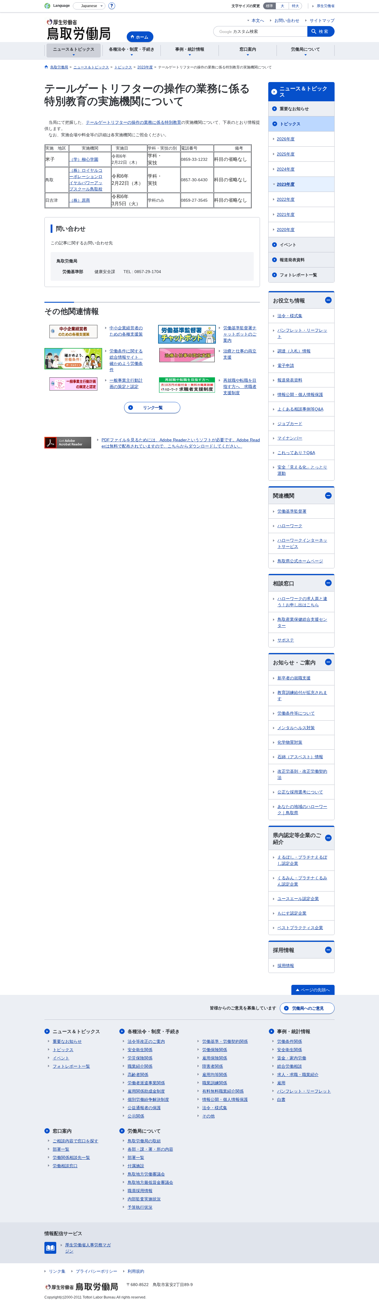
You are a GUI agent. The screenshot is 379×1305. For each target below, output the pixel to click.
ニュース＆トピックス (303, 92)
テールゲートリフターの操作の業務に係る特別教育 (133, 122)
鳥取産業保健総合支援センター (302, 622)
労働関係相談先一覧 (71, 1157)
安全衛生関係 (140, 1049)
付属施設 (136, 1165)
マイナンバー (289, 438)
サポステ (285, 640)
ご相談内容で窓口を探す (75, 1141)
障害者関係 (212, 1066)
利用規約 (136, 1271)
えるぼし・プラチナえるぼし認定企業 (302, 860)
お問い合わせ (286, 20)
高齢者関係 (138, 1074)
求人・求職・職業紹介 (298, 1074)
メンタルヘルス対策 (296, 727)
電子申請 (285, 365)
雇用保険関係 (214, 1058)
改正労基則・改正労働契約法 (302, 774)
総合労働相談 (289, 1066)
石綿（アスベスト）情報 (300, 756)
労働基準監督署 (291, 511)
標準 (269, 6)
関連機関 (283, 496)
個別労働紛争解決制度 (148, 1099)
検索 (324, 31)
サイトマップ (322, 20)
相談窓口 (283, 583)
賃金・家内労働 (291, 1058)
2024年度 (286, 169)
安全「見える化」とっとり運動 (302, 470)
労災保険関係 (140, 1058)
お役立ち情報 (289, 301)
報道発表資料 (292, 259)
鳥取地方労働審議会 (146, 1174)
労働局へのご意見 (308, 1008)
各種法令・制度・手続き (154, 1031)
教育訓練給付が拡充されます (302, 695)
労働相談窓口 (65, 1165)
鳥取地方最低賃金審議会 (150, 1182)
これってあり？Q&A (296, 452)
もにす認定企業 (291, 913)
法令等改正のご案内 (146, 1041)
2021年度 (286, 214)
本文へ (258, 20)
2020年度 (286, 229)
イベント (288, 244)
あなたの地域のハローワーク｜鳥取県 (302, 809)
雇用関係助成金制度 (146, 1091)
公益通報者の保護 (144, 1107)
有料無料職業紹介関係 (223, 1091)
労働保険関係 (214, 1049)
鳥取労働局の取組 (144, 1141)
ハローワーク (289, 525)
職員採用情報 (140, 1190)
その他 (208, 1116)
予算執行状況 (140, 1207)
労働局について (144, 1131)
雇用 (281, 1082)
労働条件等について (296, 713)
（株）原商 (79, 200)
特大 (295, 6)
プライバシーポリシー (96, 1271)
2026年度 (286, 139)
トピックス (290, 123)
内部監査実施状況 (144, 1199)
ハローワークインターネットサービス (302, 543)
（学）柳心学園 (83, 159)
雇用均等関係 (214, 1074)
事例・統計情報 (293, 1031)
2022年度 (286, 199)
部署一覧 (61, 1149)
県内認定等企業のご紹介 (297, 838)
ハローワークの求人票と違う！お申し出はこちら (302, 601)
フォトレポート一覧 (298, 274)
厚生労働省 (326, 6)
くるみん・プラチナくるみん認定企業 (302, 881)
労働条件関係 (289, 1041)
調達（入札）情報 (294, 351)
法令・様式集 (289, 315)
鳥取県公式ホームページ (300, 561)
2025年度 (286, 154)
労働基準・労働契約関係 (225, 1041)
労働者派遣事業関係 (146, 1082)
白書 (281, 1099)
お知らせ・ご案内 (294, 663)
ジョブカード (289, 423)
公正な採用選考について (300, 792)
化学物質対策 (289, 742)
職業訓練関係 (214, 1082)
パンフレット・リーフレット (302, 333)
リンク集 (57, 1271)
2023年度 (286, 184)
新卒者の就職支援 (294, 678)
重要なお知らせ (294, 108)
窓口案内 (62, 1131)
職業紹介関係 (140, 1066)
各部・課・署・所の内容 (150, 1149)
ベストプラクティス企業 (300, 927)
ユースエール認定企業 (298, 898)
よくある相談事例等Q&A (300, 409)
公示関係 (136, 1116)
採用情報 (283, 950)
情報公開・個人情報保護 (300, 394)
